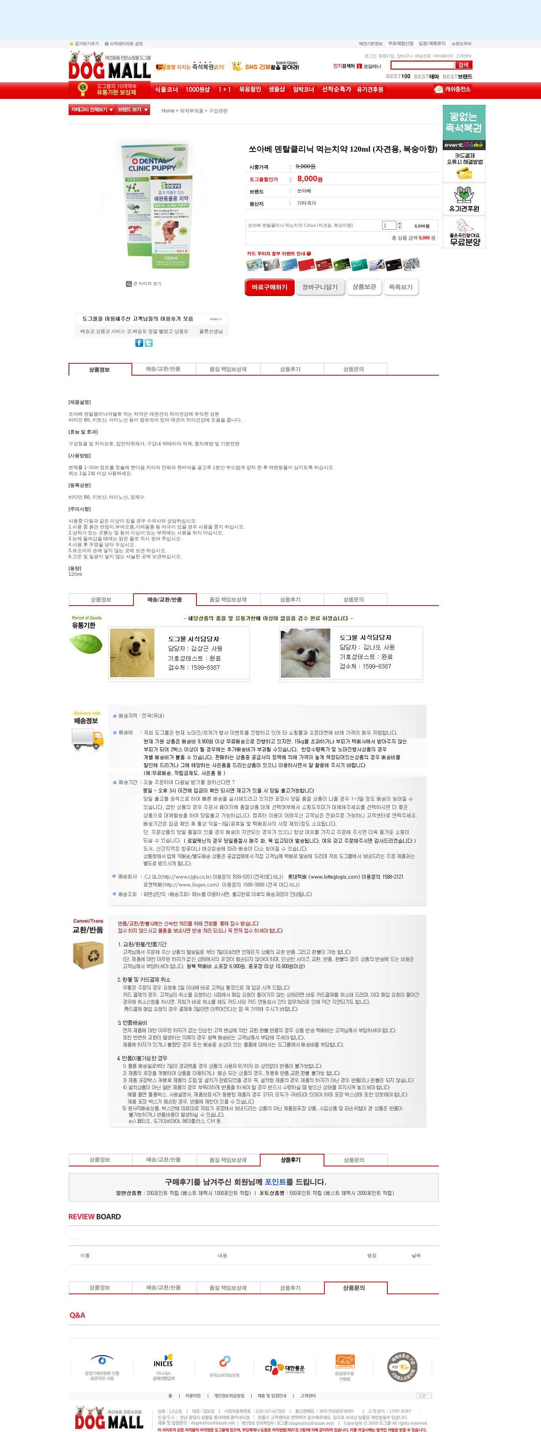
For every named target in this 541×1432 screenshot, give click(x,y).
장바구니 (405, 55)
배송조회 (423, 55)
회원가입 (386, 55)
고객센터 (463, 55)
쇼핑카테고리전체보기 (92, 109)
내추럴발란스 (374, 66)
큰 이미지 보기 (147, 283)
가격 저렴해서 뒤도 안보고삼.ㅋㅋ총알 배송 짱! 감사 (135, 331)
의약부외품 (192, 111)
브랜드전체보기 (133, 109)
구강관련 (218, 111)
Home (168, 111)
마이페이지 (443, 55)
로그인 (370, 55)
